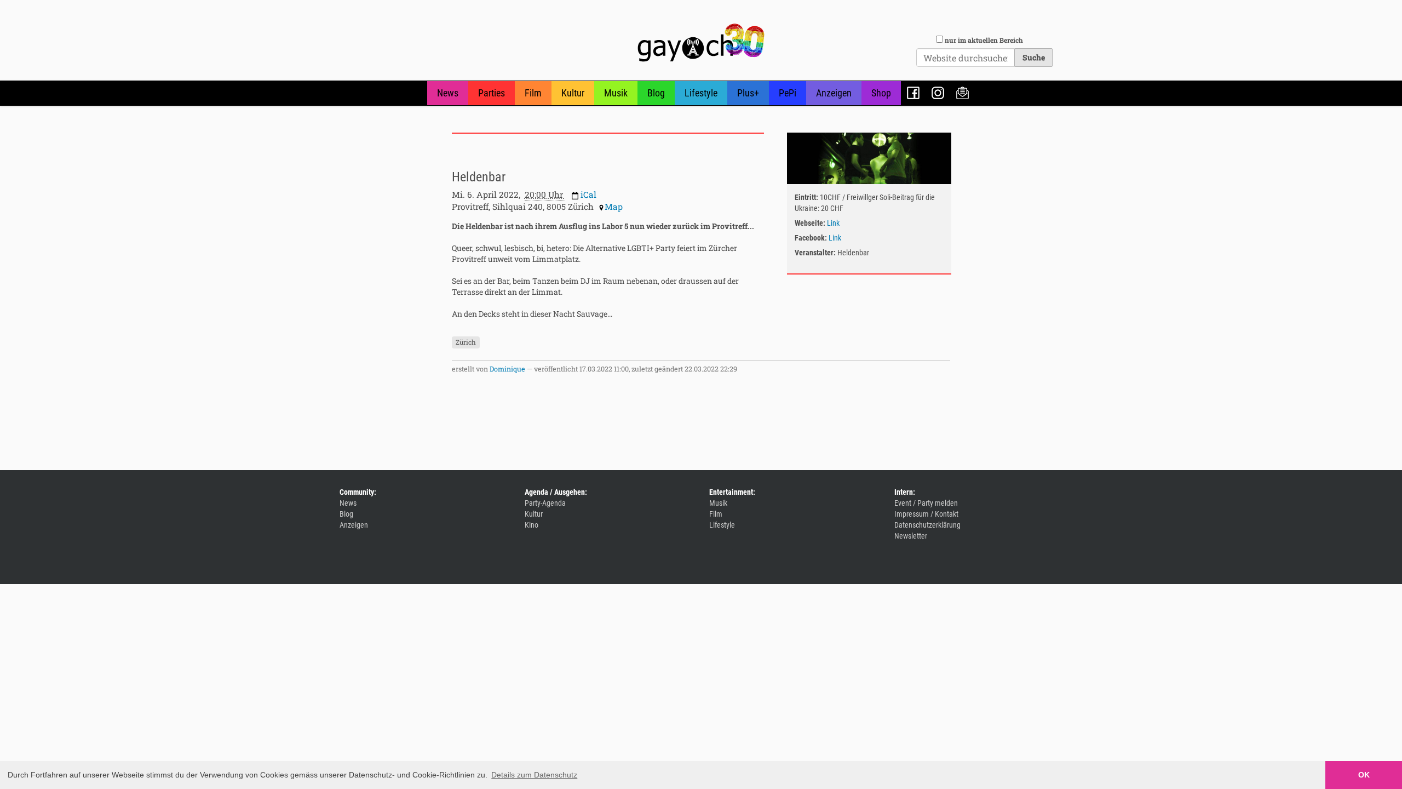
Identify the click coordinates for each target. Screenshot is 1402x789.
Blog (656, 93)
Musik (616, 93)
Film (533, 93)
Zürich (466, 342)
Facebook (913, 93)
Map (614, 206)
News (447, 93)
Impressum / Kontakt (926, 514)
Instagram (938, 93)
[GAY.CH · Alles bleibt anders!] (701, 43)
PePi (787, 93)
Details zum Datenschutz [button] (534, 774)
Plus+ (748, 93)
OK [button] (1364, 774)
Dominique (507, 368)
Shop (881, 93)
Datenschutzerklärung (927, 525)
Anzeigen (834, 93)
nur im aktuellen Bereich (984, 40)
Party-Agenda (545, 503)
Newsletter (962, 93)
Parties (491, 93)
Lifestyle (701, 93)
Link (833, 223)
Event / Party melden (926, 503)
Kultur (572, 93)
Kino (531, 525)
